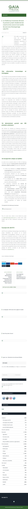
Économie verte (6, 436)
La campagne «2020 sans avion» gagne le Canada (13, 309)
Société (3, 465)
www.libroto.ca (11, 249)
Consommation (6, 470)
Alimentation (5, 467)
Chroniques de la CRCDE (8, 422)
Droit (4, 472)
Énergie (4, 453)
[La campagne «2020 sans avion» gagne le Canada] (14, 300)
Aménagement (6, 446)
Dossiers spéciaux (5, 429)
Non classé (4, 463)
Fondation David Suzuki (7, 425)
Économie (4, 432)
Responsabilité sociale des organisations (11, 441)
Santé (4, 484)
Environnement (5, 444)
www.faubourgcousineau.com (9, 217)
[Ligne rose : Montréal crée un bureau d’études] (14, 348)
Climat (4, 451)
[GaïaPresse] (14, 7)
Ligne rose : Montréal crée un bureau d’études (12, 357)
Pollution (4, 458)
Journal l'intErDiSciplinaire (8, 427)
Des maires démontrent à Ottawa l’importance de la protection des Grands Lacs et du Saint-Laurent (7, 278)
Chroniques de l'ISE (7, 420)
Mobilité (24, 32)
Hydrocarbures (6, 455)
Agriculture (5, 434)
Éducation (5, 475)
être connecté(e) (10, 366)
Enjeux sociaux (6, 477)
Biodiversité (5, 448)
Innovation (5, 439)
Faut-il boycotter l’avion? (8, 333)
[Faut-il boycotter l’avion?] (14, 324)
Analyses (4, 417)
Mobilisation (5, 479)
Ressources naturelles (7, 460)
